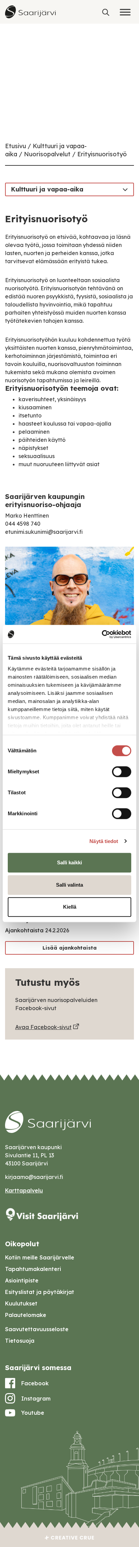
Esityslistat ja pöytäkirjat (39, 1292)
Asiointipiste (21, 1280)
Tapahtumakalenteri (33, 1269)
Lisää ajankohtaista (70, 948)
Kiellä (69, 907)
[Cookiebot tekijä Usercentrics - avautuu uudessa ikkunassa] (101, 634)
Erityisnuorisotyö (102, 154)
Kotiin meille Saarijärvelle (39, 1257)
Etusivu (15, 146)
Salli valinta (69, 885)
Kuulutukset (21, 1303)
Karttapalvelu (24, 1190)
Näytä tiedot (103, 841)
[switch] (121, 771)
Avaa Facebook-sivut (43, 1027)
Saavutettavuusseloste (36, 1329)
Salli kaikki (69, 862)
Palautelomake (25, 1315)
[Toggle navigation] (125, 189)
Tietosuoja (19, 1340)
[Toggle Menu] (125, 12)
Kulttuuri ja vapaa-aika (47, 189)
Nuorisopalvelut (47, 154)
